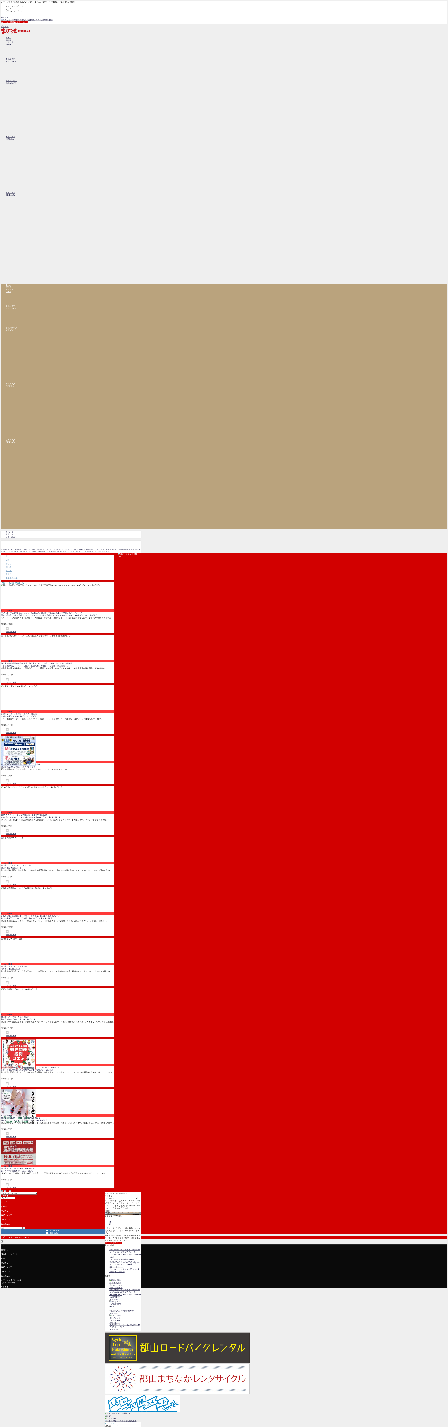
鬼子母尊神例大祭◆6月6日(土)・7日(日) (17, 1171)
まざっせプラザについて (16, 6)
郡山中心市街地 (84, 552)
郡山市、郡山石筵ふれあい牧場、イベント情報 (20, 764)
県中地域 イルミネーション (69, 552)
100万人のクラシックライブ (12, 815)
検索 (107, 1211)
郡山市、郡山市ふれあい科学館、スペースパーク (61, 613)
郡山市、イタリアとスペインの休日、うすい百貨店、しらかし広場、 (81, 549)
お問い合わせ (22, 22)
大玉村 (3, 552)
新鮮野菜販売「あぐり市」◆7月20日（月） (19, 1019)
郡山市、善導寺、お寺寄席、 (28, 916)
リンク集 (4, 1287)
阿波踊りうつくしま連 (17, 1118)
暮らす (9, 571)
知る (8, 560)
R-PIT (108, 549)
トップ (4, 1202)
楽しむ (9, 563)
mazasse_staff (11, 632)
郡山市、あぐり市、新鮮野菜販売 (15, 1017)
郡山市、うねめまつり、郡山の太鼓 (16, 865)
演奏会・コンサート (9, 1254)
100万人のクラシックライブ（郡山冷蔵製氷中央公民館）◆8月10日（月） (32, 817)
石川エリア (5, 1224)
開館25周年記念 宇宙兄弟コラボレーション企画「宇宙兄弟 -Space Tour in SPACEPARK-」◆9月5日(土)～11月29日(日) (49, 615)
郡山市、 (4, 1118)
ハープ (106, 552)
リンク (8, 9)
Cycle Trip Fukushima (133, 549)
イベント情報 (8, 22)
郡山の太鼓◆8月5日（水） (12, 868)
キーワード (109, 1193)
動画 (3, 1259)
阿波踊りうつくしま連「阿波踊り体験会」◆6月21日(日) (24, 1120)
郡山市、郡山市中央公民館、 (36, 815)
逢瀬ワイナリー (115, 549)
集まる (9, 574)
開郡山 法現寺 (13, 1168)
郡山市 (34, 714)
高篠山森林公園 (54, 552)
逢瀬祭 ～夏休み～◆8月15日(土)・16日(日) (18, 716)
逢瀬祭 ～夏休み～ (23, 714)
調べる (9, 567)
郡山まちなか (12, 578)
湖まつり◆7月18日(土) (10, 969)
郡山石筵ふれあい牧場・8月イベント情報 (18, 767)
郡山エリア (5, 1211)
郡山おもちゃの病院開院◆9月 (122, 1259)
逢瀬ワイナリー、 (8, 714)
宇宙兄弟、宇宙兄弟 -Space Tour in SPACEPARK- (21, 613)
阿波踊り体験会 (33, 1118)
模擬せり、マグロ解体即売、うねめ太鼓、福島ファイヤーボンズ (25, 549)
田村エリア (5, 1219)
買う (8, 556)
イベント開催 (6, 610)
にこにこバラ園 (52, 549)
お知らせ (4, 1206)
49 (10, 1191)
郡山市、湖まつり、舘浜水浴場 (14, 966)
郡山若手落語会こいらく (50, 916)
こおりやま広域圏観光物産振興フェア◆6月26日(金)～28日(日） (27, 1070)
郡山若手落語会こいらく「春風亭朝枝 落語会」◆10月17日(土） (27, 918)
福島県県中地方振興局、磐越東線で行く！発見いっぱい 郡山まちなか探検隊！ (41, 663)
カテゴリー (109, 1196)
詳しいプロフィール (113, 1243)
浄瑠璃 (123, 549)
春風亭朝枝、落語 (8, 916)
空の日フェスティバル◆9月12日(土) (124, 1262)
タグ (106, 1201)
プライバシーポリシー (15, 11)
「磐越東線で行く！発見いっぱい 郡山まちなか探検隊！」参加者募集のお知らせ (35, 666)
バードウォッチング (97, 552)
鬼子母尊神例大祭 (27, 1168)
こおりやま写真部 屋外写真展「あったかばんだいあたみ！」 (27, 552)
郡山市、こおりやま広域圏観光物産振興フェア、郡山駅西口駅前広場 (30, 1067)
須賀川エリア (6, 1215)
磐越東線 (4, 663)
